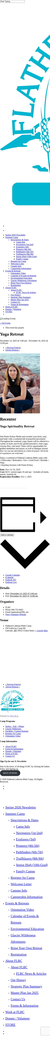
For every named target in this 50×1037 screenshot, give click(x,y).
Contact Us (10, 756)
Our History (18, 980)
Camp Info (23, 826)
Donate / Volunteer (13, 751)
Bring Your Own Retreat (26, 948)
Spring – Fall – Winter (14, 726)
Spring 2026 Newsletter (20, 807)
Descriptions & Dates (24, 820)
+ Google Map (41, 630)
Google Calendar (12, 575)
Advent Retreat (12, 350)
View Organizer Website (15, 614)
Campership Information (27, 897)
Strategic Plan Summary (26, 986)
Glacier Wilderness (13, 729)
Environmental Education (27, 929)
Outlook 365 (10, 580)
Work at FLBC (11, 754)
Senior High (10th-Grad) (32, 865)
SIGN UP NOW (10, 773)
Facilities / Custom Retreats (16, 731)
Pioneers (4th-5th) (27, 845)
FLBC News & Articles (31, 973)
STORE (10, 1024)
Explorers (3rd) (26, 839)
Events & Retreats (17, 903)
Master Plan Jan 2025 (24, 993)
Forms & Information (14, 749)
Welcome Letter (21, 884)
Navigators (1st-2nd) (29, 833)
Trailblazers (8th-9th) (30, 858)
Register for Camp (13, 733)
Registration (19, 954)
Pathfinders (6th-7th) (29, 852)
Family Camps (25, 871)
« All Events (5, 323)
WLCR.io (14, 716)
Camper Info (19, 890)
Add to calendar (7, 535)
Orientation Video (12, 736)
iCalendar (9, 577)
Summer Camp (15, 813)
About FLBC (11, 746)
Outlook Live (11, 582)
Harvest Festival (13, 348)
